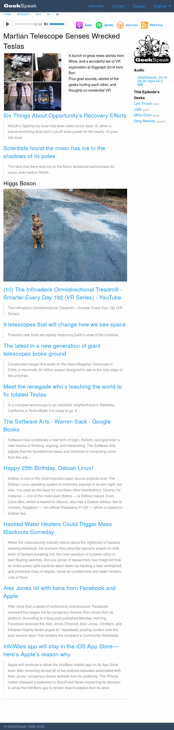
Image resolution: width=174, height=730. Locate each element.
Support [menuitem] (139, 6)
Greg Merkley (144, 120)
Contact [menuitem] (118, 6)
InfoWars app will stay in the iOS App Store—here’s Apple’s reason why (60, 650)
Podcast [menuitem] (160, 6)
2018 (38, 14)
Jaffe (138, 109)
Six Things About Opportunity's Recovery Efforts (64, 115)
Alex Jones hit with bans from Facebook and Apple (59, 591)
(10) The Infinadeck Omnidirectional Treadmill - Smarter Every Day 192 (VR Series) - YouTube (62, 293)
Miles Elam (143, 115)
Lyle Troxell (143, 103)
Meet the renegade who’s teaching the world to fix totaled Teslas (62, 390)
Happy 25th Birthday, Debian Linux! (48, 467)
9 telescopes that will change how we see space (64, 324)
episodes (23, 14)
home (7, 14)
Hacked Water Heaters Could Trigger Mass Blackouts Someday (57, 527)
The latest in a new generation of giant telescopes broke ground (51, 349)
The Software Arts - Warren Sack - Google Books (57, 425)
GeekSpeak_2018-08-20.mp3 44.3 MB (153, 81)
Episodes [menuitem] (96, 6)
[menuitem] (20, 6)
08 (48, 14)
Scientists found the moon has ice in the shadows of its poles (54, 152)
